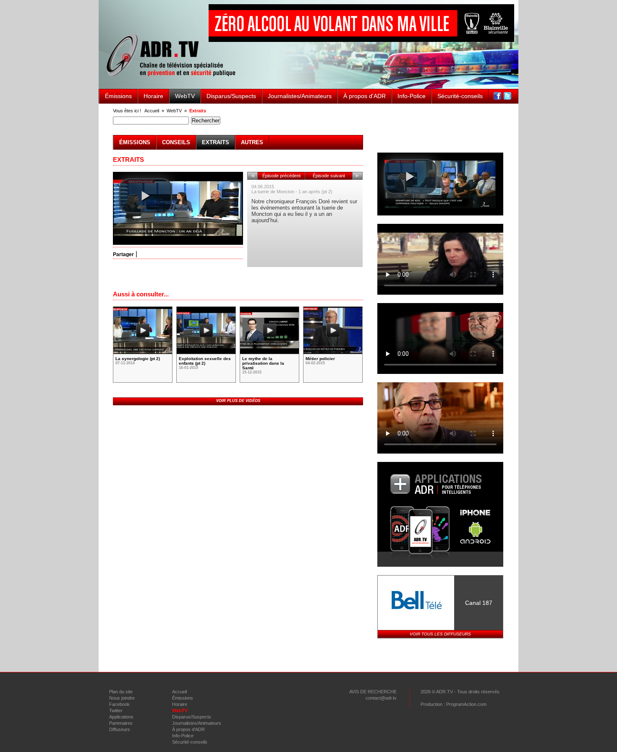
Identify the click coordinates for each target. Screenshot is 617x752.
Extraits (197, 110)
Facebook (119, 704)
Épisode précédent (281, 175)
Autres (252, 142)
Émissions (118, 96)
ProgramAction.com (466, 704)
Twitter (116, 710)
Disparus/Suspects (231, 96)
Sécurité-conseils (460, 96)
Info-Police (411, 96)
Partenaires (121, 723)
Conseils (176, 142)
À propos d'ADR (364, 96)
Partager (123, 254)
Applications (121, 716)
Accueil (151, 110)
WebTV (185, 96)
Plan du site (121, 691)
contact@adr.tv (381, 697)
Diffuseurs (119, 729)
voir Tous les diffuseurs (440, 634)
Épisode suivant (329, 175)
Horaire (153, 96)
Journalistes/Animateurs (300, 96)
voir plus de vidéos (238, 401)
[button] (145, 195)
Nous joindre (122, 697)
